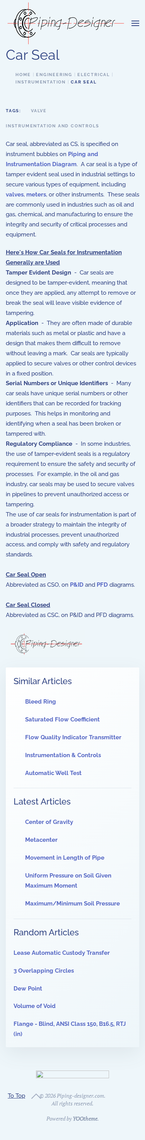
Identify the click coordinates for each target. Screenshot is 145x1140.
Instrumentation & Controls (63, 755)
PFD (102, 584)
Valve (39, 110)
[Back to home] (66, 23)
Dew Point (28, 988)
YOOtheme (85, 1118)
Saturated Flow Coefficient (62, 719)
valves (15, 194)
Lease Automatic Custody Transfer (62, 952)
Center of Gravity (49, 822)
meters (36, 194)
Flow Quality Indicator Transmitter (73, 737)
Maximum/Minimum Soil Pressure (72, 903)
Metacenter (41, 839)
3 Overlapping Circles (44, 970)
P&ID (77, 584)
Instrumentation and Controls (52, 126)
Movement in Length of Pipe (64, 857)
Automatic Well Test (53, 773)
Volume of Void (35, 1006)
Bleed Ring (40, 701)
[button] (135, 23)
